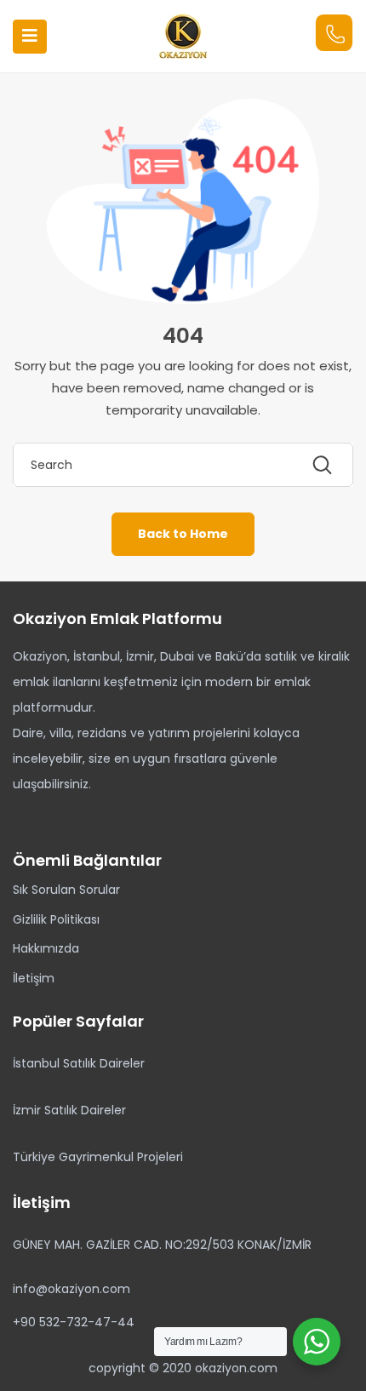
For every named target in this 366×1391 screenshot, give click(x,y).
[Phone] (334, 33)
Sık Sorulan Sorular (66, 889)
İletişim (33, 978)
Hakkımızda (46, 948)
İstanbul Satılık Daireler (79, 1063)
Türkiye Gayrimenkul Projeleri (98, 1156)
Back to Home (183, 533)
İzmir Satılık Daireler (69, 1110)
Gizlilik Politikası (56, 919)
